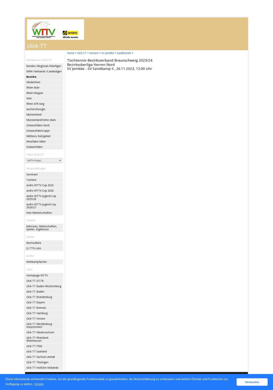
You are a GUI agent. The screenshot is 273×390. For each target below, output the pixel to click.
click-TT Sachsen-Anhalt (40, 357)
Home (70, 53)
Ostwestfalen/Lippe (38, 130)
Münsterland (33, 114)
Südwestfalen (34, 147)
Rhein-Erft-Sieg (35, 103)
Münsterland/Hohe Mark (41, 120)
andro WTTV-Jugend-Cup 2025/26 (41, 197)
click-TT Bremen (36, 307)
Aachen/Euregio (35, 109)
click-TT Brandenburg (39, 297)
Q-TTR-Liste (33, 248)
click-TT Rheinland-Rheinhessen (37, 339)
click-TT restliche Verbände (42, 367)
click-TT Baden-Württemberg (43, 286)
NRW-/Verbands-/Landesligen (44, 71)
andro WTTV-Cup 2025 (40, 185)
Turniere (31, 180)
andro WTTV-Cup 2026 (40, 190)
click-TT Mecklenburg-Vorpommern (39, 325)
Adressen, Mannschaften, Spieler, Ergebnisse (41, 227)
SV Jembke (107, 53)
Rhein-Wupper (34, 93)
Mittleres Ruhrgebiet (38, 136)
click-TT (82, 53)
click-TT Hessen (35, 318)
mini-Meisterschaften (39, 212)
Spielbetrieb (124, 53)
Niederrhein (33, 82)
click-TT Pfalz (34, 346)
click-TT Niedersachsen (40, 332)
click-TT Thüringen (37, 362)
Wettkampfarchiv (36, 262)
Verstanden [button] (252, 382)
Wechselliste (33, 243)
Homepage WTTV (37, 275)
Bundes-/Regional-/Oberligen (43, 66)
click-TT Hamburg (37, 313)
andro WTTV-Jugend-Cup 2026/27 (41, 206)
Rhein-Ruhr (33, 87)
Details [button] (39, 384)
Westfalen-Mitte (36, 141)
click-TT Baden (35, 291)
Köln (29, 98)
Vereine (94, 53)
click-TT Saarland (36, 351)
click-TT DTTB (35, 281)
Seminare (32, 174)
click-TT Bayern (35, 302)
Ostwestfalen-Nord (37, 125)
